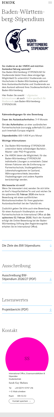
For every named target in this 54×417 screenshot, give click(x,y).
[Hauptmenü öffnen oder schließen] (48, 2)
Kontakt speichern (20, 401)
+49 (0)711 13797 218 (24, 388)
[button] (27, 245)
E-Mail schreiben (18, 391)
